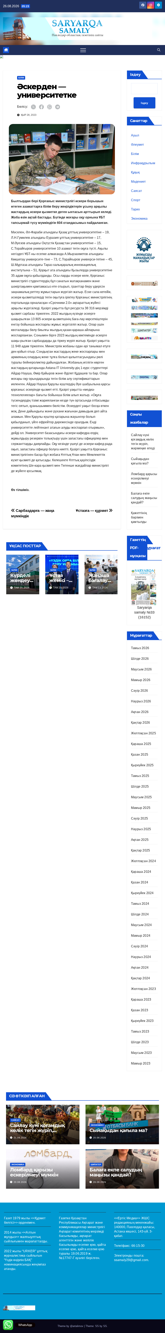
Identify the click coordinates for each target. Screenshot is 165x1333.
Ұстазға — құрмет (92, 510)
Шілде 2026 (140, 658)
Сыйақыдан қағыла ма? (118, 1130)
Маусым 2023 (141, 1052)
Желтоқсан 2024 (143, 861)
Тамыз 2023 (140, 1031)
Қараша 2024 (141, 871)
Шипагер (96, 1164)
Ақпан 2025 (139, 839)
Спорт (135, 200)
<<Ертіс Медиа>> (127, 1218)
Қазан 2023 (139, 1010)
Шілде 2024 (140, 914)
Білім (21, 78)
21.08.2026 (20, 1137)
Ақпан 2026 (139, 712)
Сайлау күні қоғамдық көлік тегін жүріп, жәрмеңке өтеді (37, 1130)
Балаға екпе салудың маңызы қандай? (144, 498)
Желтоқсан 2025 (143, 733)
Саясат (136, 191)
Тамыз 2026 (140, 648)
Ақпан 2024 (139, 967)
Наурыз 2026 (141, 701)
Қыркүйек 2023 (142, 1021)
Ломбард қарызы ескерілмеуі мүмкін (144, 478)
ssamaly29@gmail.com (131, 1260)
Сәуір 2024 (139, 946)
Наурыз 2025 (141, 829)
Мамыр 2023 (140, 1063)
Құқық (135, 172)
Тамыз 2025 (140, 776)
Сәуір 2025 (139, 818)
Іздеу (135, 74)
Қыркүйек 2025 (142, 765)
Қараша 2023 (141, 999)
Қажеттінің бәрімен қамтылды (139, 517)
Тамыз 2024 (140, 903)
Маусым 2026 (141, 669)
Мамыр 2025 (140, 807)
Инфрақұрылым (143, 163)
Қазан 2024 (139, 882)
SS (105, 1326)
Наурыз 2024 (141, 957)
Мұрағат (152, 547)
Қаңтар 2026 (140, 722)
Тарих (135, 209)
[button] (158, 50)
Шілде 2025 (140, 786)
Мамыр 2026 (140, 680)
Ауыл (135, 135)
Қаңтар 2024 (140, 978)
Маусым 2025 (141, 797)
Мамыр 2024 (140, 935)
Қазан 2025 (139, 754)
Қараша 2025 (141, 744)
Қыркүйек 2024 (142, 893)
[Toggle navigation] (83, 50)
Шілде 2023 (140, 1042)
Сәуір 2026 (139, 690)
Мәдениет (138, 181)
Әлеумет (137, 144)
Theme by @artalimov (71, 1326)
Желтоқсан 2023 (143, 989)
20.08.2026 (99, 1137)
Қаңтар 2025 (140, 850)
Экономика (139, 218)
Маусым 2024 (141, 925)
